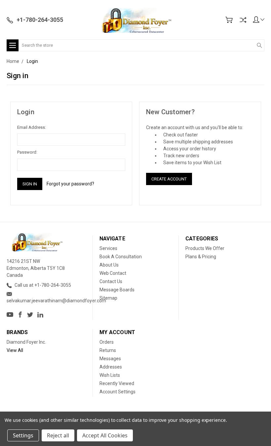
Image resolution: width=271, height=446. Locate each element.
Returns (107, 350)
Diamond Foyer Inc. (26, 342)
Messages (110, 358)
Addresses (110, 367)
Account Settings (117, 391)
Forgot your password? (70, 183)
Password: (27, 152)
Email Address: (31, 127)
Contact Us (110, 281)
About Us (109, 265)
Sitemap (108, 298)
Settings (23, 435)
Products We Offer (204, 248)
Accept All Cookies (105, 435)
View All (15, 350)
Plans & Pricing (200, 256)
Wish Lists (109, 375)
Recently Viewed (116, 383)
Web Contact (112, 273)
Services (108, 248)
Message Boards (117, 289)
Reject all (58, 435)
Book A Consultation (120, 256)
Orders (106, 342)
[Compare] (243, 20)
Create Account (169, 178)
